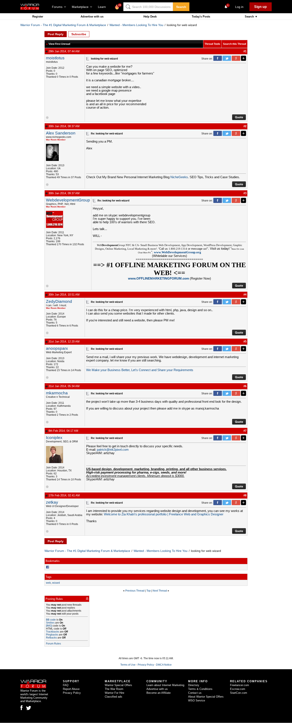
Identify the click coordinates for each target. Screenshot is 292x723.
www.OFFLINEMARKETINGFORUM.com (158, 278)
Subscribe (78, 34)
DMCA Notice (164, 664)
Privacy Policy (146, 664)
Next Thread (160, 590)
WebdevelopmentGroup (68, 200)
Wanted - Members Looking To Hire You (136, 25)
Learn (103, 7)
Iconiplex (54, 437)
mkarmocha (57, 393)
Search (181, 7)
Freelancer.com (239, 685)
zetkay (52, 502)
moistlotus (55, 58)
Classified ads (113, 696)
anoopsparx (57, 348)
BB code (51, 619)
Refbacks (51, 637)
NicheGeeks (179, 177)
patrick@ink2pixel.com (113, 449)
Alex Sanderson (60, 133)
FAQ (65, 685)
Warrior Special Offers (118, 685)
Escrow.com (237, 689)
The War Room (114, 689)
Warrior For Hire (114, 692)
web (48, 582)
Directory (193, 685)
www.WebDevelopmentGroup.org (177, 252)
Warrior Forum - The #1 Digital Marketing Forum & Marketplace (63, 25)
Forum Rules (53, 643)
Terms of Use (128, 664)
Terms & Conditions (200, 689)
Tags (49, 577)
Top (148, 590)
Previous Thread (135, 590)
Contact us (195, 692)
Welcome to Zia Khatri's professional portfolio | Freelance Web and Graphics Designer (163, 514)
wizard (56, 582)
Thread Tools (212, 43)
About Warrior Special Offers (206, 696)
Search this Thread (234, 43)
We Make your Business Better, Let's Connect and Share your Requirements (139, 370)
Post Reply (55, 34)
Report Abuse (71, 689)
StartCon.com (238, 692)
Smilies (50, 622)
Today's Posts (201, 16)
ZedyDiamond (59, 301)
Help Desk (150, 16)
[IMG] (49, 625)
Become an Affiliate (158, 692)
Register (37, 16)
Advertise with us (92, 16)
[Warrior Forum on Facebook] (21, 707)
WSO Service (196, 700)
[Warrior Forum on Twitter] (28, 708)
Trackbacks (52, 631)
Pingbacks (52, 634)
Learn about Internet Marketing (165, 685)
